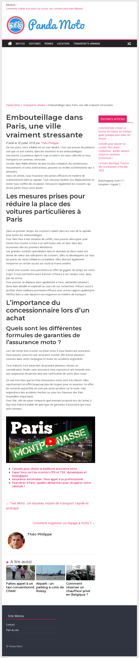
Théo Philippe (50, 143)
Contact (10, 624)
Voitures (35, 43)
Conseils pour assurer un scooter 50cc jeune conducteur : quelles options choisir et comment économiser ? (113, 151)
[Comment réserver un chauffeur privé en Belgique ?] (80, 567)
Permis (49, 43)
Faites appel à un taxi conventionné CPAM (20, 587)
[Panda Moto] (10, 43)
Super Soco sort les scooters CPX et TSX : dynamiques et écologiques (49, 474)
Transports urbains (86, 43)
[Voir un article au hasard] (129, 43)
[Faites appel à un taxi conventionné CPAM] (20, 567)
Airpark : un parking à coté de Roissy (50, 587)
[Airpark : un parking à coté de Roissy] (50, 567)
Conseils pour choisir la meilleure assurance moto (44, 469)
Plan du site (12, 630)
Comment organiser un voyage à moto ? (64, 523)
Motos (20, 43)
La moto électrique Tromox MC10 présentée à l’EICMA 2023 (113, 167)
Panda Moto (13, 105)
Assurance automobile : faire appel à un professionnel (47, 479)
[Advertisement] (69, 77)
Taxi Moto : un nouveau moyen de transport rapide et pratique (47, 505)
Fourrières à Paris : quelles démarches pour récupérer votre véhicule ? (51, 484)
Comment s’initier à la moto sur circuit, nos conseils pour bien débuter (44, 8)
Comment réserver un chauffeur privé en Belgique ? (78, 589)
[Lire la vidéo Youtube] (50, 441)
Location (63, 43)
